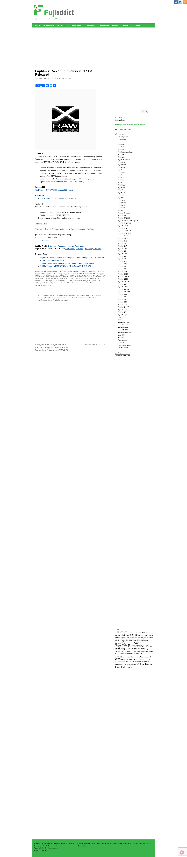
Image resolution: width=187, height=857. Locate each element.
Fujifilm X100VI (123, 309)
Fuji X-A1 (121, 170)
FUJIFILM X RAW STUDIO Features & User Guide (55, 198)
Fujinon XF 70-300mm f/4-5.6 (78, 278)
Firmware (121, 144)
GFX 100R (140, 662)
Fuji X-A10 (121, 172)
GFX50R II (129, 659)
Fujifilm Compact (124, 213)
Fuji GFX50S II (123, 651)
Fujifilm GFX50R (140, 633)
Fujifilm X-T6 (122, 302)
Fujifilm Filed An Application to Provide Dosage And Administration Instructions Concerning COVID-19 (51, 347)
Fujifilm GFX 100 (124, 218)
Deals (120, 142)
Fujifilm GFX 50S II (124, 231)
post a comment (48, 285)
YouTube (90, 229)
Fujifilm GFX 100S (124, 223)
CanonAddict (127, 25)
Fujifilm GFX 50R (124, 225)
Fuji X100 (121, 200)
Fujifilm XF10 (122, 312)
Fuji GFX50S (140, 648)
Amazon (62, 246)
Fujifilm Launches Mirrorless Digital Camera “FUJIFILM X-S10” (67, 263)
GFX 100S (124, 664)
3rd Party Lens (123, 136)
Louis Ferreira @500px (123, 129)
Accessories (122, 139)
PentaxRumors (76, 25)
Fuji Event (121, 149)
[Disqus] (70, 386)
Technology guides (124, 345)
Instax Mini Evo (123, 327)
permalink (83, 283)
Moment (71, 246)
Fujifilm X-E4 (122, 251)
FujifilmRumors (133, 642)
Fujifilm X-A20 (123, 238)
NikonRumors (48, 25)
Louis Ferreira (43, 78)
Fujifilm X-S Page (42, 240)
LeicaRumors (62, 25)
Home (37, 25)
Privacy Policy (82, 846)
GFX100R (146, 662)
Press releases (122, 340)
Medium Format (144, 664)
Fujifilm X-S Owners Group (46, 237)
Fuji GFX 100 (132, 651)
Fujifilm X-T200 (123, 281)
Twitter (73, 229)
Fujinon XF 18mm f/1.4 (59, 278)
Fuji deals (121, 147)
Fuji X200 (121, 208)
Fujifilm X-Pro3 (123, 266)
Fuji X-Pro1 (122, 185)
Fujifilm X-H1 (122, 256)
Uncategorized (123, 347)
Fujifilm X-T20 (123, 279)
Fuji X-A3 (121, 177)
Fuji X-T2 (121, 195)
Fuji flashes (122, 154)
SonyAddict (104, 25)
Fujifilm (121, 631)
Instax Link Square (124, 322)
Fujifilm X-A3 (122, 241)
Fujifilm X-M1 (123, 261)
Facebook (66, 229)
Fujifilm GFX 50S (124, 228)
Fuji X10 (121, 197)
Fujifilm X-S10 (57, 271)
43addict (115, 25)
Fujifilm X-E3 (122, 248)
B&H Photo (52, 246)
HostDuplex (43, 850)
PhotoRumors (90, 25)
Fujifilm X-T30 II (123, 289)
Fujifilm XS (82, 276)
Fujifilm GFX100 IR (125, 233)
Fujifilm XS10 (91, 276)
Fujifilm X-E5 (122, 253)
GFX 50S (144, 659)
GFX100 (134, 662)
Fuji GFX (144, 646)
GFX (117, 659)
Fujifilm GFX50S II (142, 635)
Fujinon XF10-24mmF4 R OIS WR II (61, 280)
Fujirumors (123, 656)
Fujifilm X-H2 (122, 258)
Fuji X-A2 (121, 175)
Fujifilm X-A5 (122, 243)
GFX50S (136, 659)
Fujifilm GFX (122, 215)
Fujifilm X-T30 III (124, 292)
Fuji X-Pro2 (122, 187)
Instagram (81, 229)
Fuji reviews (122, 164)
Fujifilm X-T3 (122, 284)
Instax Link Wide (124, 325)
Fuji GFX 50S (128, 648)
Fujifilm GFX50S (129, 634)
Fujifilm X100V (123, 307)
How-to (120, 317)
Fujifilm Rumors (127, 645)
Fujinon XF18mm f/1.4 (82, 280)
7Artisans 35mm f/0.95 (93, 344)
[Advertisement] (70, 49)
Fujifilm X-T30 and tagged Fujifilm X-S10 (60, 273)
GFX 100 (128, 662)
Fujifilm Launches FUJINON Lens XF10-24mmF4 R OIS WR (65, 266)
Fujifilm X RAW (82, 271)
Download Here (41, 223)
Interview (121, 337)
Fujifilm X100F (123, 304)
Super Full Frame (123, 666)
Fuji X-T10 (121, 192)
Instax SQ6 (121, 335)
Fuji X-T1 (121, 190)
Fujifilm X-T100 (123, 276)
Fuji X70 (121, 210)
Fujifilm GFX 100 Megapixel (128, 220)
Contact (138, 25)
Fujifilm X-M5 (123, 264)
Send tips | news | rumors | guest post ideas (130, 124)
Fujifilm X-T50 (123, 299)
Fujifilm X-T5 (122, 297)
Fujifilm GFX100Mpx (138, 638)
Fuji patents (122, 162)
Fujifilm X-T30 (123, 286)
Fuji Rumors (141, 656)
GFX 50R (123, 659)
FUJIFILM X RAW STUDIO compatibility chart (54, 190)
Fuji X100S (122, 203)
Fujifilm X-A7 (122, 246)
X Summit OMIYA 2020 (61, 283)
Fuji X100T (122, 205)
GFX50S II (122, 662)
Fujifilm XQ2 (122, 314)
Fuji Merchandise (124, 159)
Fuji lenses (121, 157)
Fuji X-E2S (121, 182)
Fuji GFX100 (141, 651)
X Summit (49, 283)
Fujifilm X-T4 (122, 294)
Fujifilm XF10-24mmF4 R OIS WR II (65, 276)
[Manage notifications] (182, 852)
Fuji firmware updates (125, 152)
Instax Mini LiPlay (124, 332)
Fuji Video (121, 167)
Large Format (132, 664)
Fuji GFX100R (149, 651)
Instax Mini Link (124, 330)
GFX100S (118, 664)
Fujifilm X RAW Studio (96, 271)
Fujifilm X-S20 (123, 274)
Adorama (80, 246)
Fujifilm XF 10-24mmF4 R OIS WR (86, 273)
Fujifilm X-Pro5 (123, 269)
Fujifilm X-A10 (123, 236)
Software (66, 271)
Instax (120, 319)
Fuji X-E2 (121, 180)
